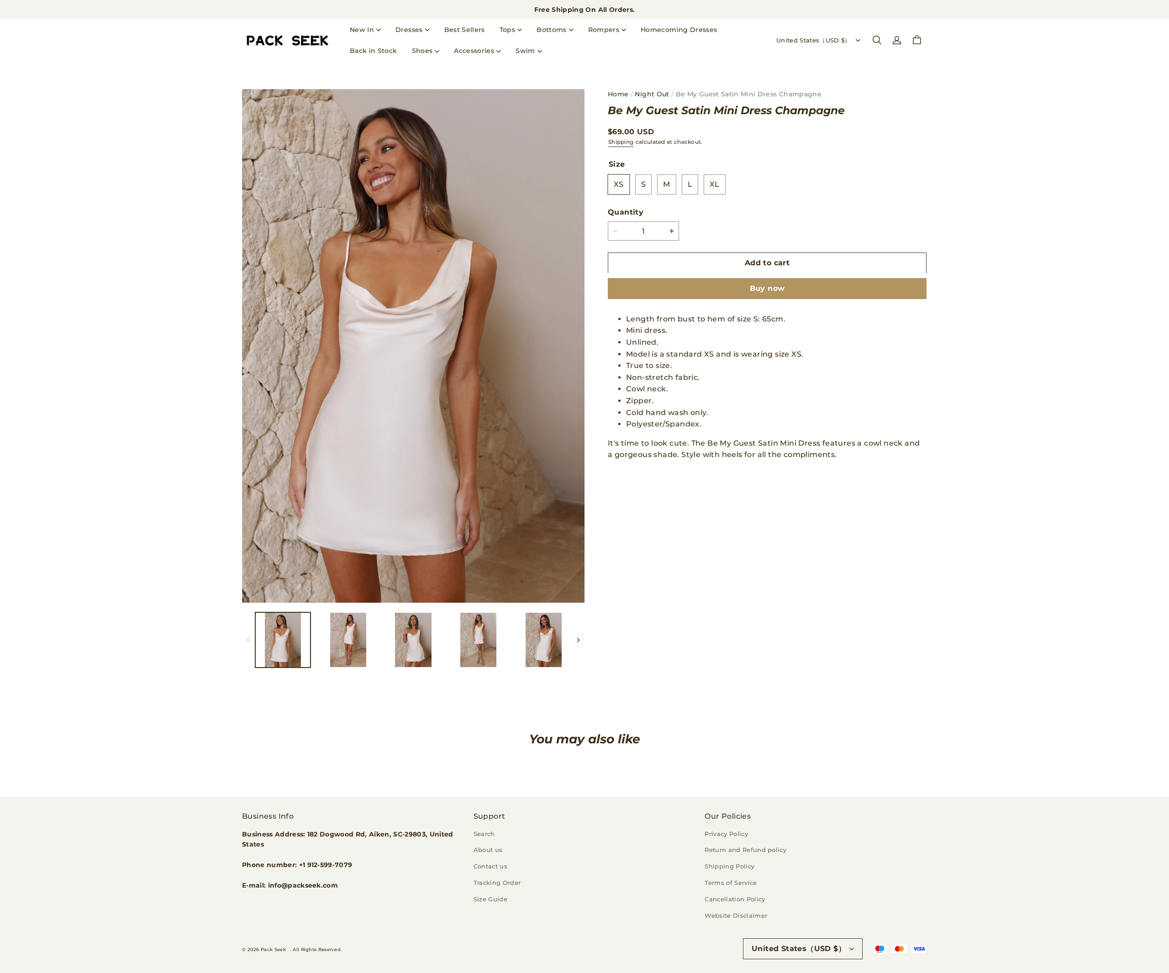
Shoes (422, 51)
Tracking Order (497, 882)
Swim (525, 51)
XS (619, 184)
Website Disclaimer (736, 915)
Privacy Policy (726, 833)
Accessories (474, 51)
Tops (507, 30)
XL (715, 184)
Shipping (620, 141)
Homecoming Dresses (679, 30)
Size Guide (490, 899)
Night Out (652, 94)
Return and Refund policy (745, 849)
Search (484, 833)
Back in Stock (373, 51)
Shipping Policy (729, 866)
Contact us (490, 866)
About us (488, 849)
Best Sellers (464, 30)
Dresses (408, 30)
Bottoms (551, 30)
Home (618, 94)
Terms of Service (731, 882)
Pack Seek (273, 949)
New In (362, 30)
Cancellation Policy (735, 899)
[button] (877, 40)
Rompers (603, 30)
